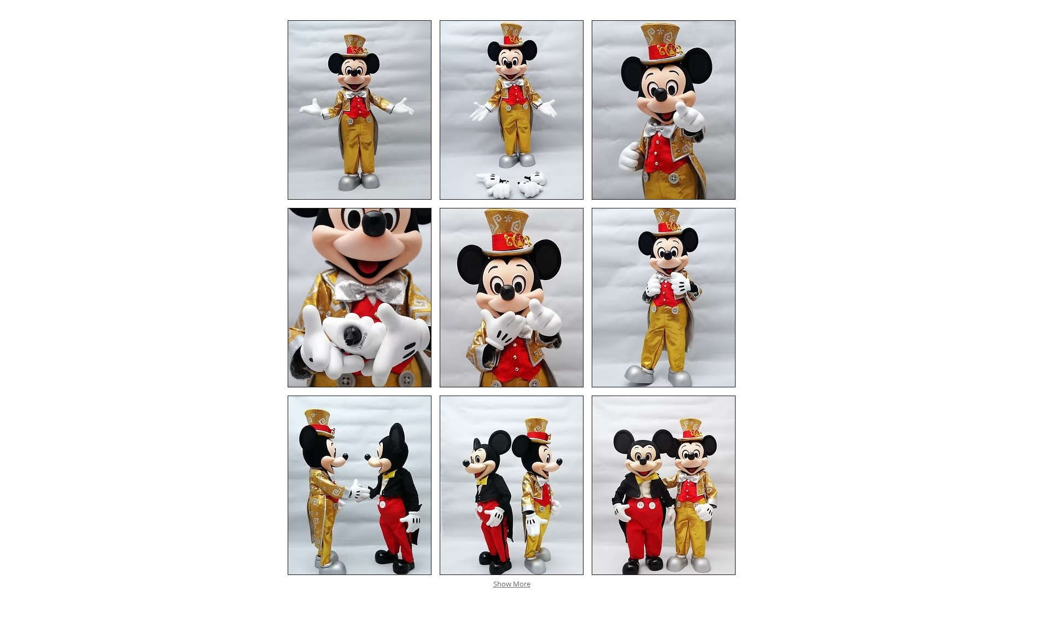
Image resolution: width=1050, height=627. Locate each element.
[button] (359, 110)
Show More (511, 584)
